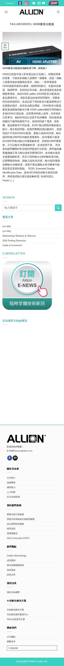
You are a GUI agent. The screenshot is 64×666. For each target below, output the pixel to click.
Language (9, 3)
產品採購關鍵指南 (15, 565)
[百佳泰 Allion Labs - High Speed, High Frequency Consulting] (32, 11)
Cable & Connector (12, 245)
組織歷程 (11, 483)
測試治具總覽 (13, 592)
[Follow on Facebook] (9, 458)
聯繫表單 (11, 641)
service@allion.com (23, 451)
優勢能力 (11, 487)
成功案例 (11, 560)
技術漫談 (11, 570)
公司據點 (11, 637)
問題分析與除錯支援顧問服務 (21, 519)
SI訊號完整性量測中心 (17, 614)
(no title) (6, 226)
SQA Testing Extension (14, 240)
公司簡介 (11, 478)
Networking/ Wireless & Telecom (19, 235)
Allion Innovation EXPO (18, 538)
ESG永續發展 (13, 497)
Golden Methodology (16, 556)
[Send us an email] (39, 3)
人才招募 (11, 492)
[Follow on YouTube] (43, 3)
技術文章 (11, 575)
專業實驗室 (12, 533)
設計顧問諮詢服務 (15, 524)
